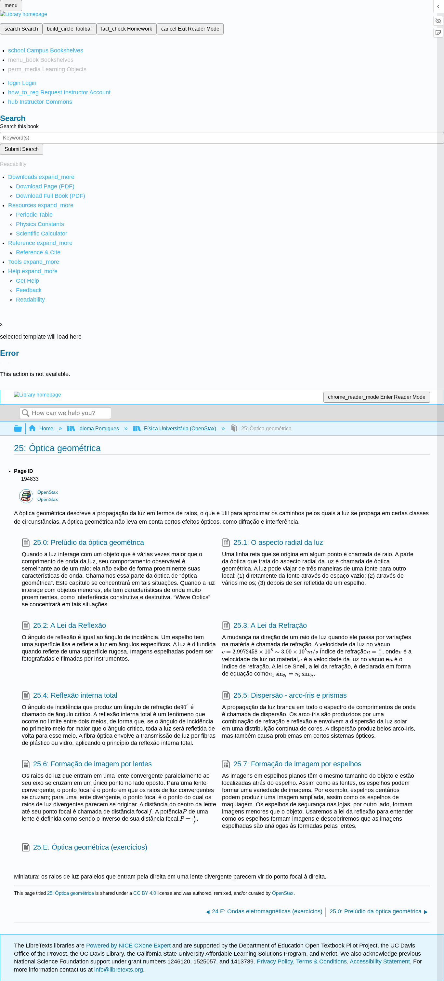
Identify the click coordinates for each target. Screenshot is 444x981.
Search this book (19, 126)
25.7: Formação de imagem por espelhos (297, 764)
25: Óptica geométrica (70, 893)
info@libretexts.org (118, 969)
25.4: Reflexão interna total (75, 695)
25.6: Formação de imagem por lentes (92, 764)
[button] (29, 290)
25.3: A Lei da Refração (270, 625)
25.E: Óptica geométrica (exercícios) (90, 847)
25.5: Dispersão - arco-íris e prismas (290, 695)
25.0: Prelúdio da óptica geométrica (88, 542)
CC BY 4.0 (144, 893)
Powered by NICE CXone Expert (129, 945)
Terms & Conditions (321, 961)
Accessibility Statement (380, 961)
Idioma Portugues (98, 428)
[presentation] (270, 651)
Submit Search (22, 149)
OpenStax (47, 492)
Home (46, 428)
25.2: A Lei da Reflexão (69, 625)
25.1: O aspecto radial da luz (278, 542)
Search (25, 413)
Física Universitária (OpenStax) (180, 428)
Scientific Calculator (41, 233)
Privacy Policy (275, 961)
